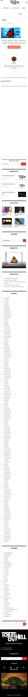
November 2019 (7, 433)
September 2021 (7, 396)
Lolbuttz (6, 576)
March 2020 (6, 427)
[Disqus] (14, 105)
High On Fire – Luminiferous (9, 688)
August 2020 (7, 418)
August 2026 (7, 297)
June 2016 (6, 502)
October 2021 (7, 395)
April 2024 (6, 344)
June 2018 (6, 462)
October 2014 (7, 536)
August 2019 (7, 438)
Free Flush (6, 569)
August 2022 (7, 378)
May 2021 (6, 403)
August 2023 (7, 358)
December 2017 (7, 472)
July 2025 (6, 319)
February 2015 (7, 529)
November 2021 (7, 393)
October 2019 (7, 435)
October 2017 (7, 475)
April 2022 (6, 385)
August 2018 (7, 459)
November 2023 (7, 353)
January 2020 (7, 430)
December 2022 (7, 371)
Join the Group (16, 8)
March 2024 (6, 346)
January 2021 (7, 410)
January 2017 (7, 491)
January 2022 (7, 390)
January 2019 (7, 450)
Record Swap (7, 592)
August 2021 (7, 398)
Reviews (6, 596)
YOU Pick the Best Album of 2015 (8, 175)
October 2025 (7, 314)
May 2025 (6, 322)
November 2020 (7, 413)
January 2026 (7, 309)
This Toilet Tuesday (8, 611)
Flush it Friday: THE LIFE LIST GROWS (11, 284)
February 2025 (7, 328)
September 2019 (7, 437)
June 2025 (6, 321)
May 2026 (6, 302)
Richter (5, 23)
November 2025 (7, 312)
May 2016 (6, 504)
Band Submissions (8, 552)
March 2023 (6, 366)
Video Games (7, 616)
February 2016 (7, 509)
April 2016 (6, 506)
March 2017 (6, 487)
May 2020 (6, 423)
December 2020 (7, 412)
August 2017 (7, 479)
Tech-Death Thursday (8, 608)
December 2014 (7, 533)
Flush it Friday (7, 567)
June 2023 (6, 361)
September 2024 (7, 336)
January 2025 (7, 329)
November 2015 (7, 514)
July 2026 (6, 299)
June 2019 (6, 442)
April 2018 (6, 465)
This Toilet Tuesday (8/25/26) (10, 280)
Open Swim (6, 586)
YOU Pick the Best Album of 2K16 (8, 184)
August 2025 (7, 317)
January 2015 (7, 531)
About (24, 8)
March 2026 (6, 306)
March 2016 (6, 507)
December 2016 (7, 492)
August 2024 (7, 338)
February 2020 (7, 428)
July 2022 (6, 380)
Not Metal (6, 584)
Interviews (6, 571)
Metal (5, 577)
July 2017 (6, 480)
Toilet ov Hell (13, 695)
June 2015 (6, 522)
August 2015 (7, 519)
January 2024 (7, 349)
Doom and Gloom (7, 566)
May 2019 (6, 443)
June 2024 (6, 341)
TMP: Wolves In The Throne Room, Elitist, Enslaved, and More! (7, 227)
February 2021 (7, 408)
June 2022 (6, 381)
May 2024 (6, 343)
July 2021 (6, 400)
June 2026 (6, 301)
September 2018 (7, 457)
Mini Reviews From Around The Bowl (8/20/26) (14, 286)
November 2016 (7, 494)
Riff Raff (6, 599)
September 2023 (7, 356)
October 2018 (7, 455)
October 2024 (7, 334)
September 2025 (7, 316)
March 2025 (6, 326)
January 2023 (7, 370)
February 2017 (7, 489)
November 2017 (7, 474)
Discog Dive (6, 560)
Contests (6, 557)
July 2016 (6, 501)
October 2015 (7, 516)
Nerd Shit (6, 579)
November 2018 (7, 454)
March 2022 (6, 386)
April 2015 (6, 526)
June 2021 (6, 401)
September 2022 (7, 376)
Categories (6, 8)
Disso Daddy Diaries (8, 564)
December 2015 (7, 512)
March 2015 (6, 528)
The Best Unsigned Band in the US (11, 609)
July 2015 (6, 521)
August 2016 (7, 499)
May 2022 (6, 383)
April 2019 (6, 445)
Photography (7, 589)
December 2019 (7, 432)
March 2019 (6, 447)
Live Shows (6, 574)
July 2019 (6, 440)
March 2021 (6, 407)
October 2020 (7, 415)
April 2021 (6, 405)
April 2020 (6, 425)
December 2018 (7, 452)
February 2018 (7, 469)
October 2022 (7, 375)
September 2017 (7, 477)
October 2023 (7, 354)
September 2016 (7, 497)
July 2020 (6, 420)
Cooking (6, 559)
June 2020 (6, 422)
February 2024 (7, 348)
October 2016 (7, 496)
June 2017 (6, 482)
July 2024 (6, 339)
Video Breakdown (8, 614)
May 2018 (6, 464)
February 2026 (7, 307)
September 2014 (7, 538)
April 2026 (6, 304)
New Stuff (6, 581)
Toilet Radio (6, 613)
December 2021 (7, 391)
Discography (6, 562)
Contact (20, 14)
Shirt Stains (6, 604)
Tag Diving (6, 606)
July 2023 (6, 359)
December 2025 (7, 311)
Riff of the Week (7, 597)
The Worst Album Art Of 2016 (11, 265)
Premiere (6, 591)
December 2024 (7, 331)
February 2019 (7, 449)
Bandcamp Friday (7, 554)
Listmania (5, 263)
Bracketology (7, 555)
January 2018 (7, 470)
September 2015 (7, 517)
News (5, 582)
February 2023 (7, 368)
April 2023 (6, 364)
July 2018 (6, 460)
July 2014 (6, 541)
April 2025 (6, 324)
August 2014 (7, 539)
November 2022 (7, 373)
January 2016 (7, 511)
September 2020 (7, 417)
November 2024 (7, 333)
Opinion (5, 587)
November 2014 (7, 534)
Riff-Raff (6, 601)
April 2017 (6, 486)
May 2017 (6, 484)
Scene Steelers (7, 603)
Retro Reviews (7, 594)
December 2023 (7, 351)
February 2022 (7, 388)
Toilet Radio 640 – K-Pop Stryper (11, 278)
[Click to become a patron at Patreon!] (14, 47)
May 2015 (6, 524)
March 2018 (6, 467)
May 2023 (6, 363)
